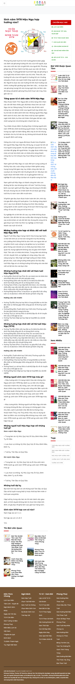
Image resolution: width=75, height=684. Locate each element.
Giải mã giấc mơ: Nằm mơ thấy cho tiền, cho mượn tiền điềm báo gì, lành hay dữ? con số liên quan (64, 385)
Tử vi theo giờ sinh (46, 619)
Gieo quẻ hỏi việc (45, 636)
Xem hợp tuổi (26, 598)
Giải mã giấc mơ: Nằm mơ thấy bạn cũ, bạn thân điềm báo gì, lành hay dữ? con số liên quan (64, 402)
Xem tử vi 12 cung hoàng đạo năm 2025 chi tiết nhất (63, 294)
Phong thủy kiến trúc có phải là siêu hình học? (39, 552)
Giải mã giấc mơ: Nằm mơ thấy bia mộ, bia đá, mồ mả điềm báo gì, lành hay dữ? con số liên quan (64, 249)
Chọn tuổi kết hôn (28, 601)
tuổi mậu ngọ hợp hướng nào (61, 446)
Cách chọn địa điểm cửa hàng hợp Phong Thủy (17, 562)
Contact (12, 671)
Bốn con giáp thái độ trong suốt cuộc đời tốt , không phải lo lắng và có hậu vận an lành (64, 329)
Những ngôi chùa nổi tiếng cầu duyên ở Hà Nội (64, 283)
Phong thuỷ (8, 624)
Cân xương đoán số (46, 622)
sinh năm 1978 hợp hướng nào (61, 451)
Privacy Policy (9, 673)
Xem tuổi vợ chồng (28, 605)
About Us (31, 673)
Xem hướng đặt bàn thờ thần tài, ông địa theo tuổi (64, 660)
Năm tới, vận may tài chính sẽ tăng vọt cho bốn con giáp (63, 89)
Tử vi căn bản (9, 617)
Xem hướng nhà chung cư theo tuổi (62, 636)
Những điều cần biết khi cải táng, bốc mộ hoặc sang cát (64, 263)
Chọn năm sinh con (28, 608)
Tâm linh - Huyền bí (11, 604)
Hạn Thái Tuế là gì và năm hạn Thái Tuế (64, 272)
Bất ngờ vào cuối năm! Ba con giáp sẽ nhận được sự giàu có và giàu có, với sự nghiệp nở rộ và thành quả (64, 190)
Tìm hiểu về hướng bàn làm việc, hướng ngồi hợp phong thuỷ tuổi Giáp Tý (64, 207)
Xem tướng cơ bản (11, 621)
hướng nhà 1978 (57, 462)
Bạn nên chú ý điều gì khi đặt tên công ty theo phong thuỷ (40, 539)
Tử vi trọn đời (44, 605)
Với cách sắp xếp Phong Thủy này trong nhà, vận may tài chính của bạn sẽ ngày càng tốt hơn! (41, 566)
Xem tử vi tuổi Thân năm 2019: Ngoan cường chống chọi (64, 430)
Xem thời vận (44, 625)
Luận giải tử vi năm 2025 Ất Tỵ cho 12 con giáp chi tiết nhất (64, 78)
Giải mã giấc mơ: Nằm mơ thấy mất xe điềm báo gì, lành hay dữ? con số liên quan (64, 417)
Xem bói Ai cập (44, 608)
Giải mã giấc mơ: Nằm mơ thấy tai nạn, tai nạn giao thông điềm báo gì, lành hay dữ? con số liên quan (64, 354)
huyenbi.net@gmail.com (24, 671)
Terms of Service (21, 673)
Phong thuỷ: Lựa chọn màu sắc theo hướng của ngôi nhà (17, 574)
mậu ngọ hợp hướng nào (60, 455)
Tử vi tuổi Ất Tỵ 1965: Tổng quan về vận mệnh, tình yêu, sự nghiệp (64, 235)
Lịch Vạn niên (9, 600)
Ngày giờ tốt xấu (10, 614)
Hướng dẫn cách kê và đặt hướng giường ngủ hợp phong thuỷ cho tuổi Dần (64, 221)
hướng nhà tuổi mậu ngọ (61, 459)
